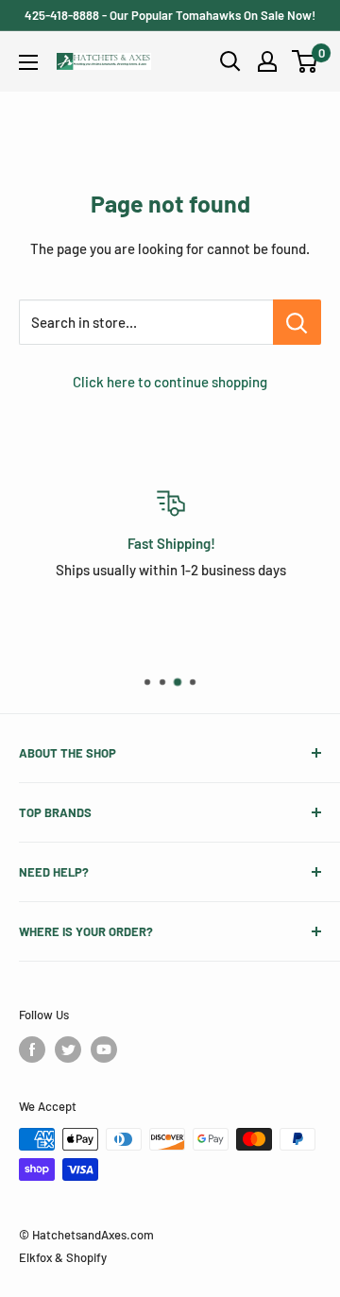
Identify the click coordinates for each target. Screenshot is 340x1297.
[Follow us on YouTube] (104, 1049)
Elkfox (35, 1257)
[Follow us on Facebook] (32, 1049)
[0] (305, 61)
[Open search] (230, 61)
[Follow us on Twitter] (68, 1049)
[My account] (267, 61)
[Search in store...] (297, 322)
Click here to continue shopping (170, 381)
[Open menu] (28, 62)
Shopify (86, 1257)
